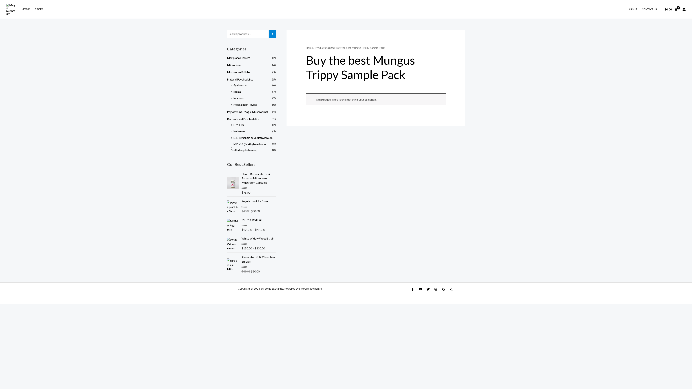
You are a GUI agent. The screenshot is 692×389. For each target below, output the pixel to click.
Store (39, 9)
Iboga (237, 91)
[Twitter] (428, 289)
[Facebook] (412, 289)
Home (26, 9)
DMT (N (238, 124)
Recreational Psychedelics (243, 119)
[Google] (443, 289)
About (633, 9)
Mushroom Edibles (238, 72)
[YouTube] (420, 289)
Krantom (238, 98)
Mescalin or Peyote (245, 104)
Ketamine (239, 131)
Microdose (234, 65)
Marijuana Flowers (238, 57)
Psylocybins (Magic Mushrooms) (247, 111)
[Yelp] (451, 289)
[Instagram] (436, 289)
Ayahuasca (240, 85)
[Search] (272, 34)
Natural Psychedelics (240, 79)
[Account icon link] (684, 9)
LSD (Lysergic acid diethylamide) (253, 137)
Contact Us (649, 9)
